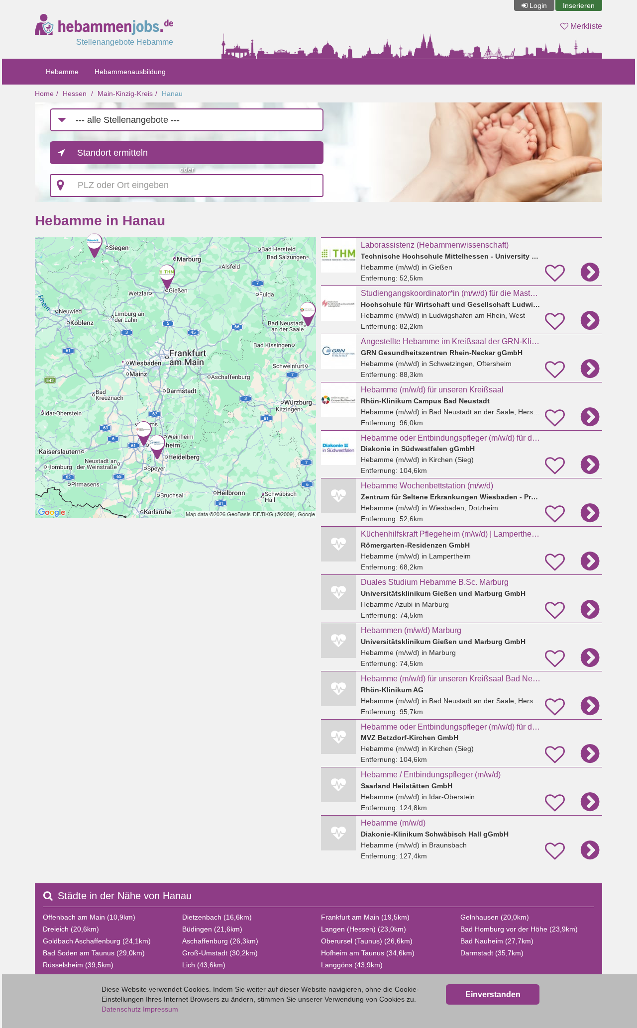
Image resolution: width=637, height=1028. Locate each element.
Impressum (160, 1009)
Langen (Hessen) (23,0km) (363, 929)
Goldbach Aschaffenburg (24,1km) (97, 941)
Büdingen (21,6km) (212, 929)
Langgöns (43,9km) (352, 965)
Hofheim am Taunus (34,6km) (368, 953)
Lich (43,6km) (203, 965)
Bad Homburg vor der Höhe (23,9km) (519, 929)
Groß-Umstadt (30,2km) (220, 953)
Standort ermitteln (112, 153)
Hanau (172, 93)
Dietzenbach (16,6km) (217, 917)
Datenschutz (121, 1009)
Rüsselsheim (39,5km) (78, 965)
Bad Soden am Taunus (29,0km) (94, 953)
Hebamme (62, 72)
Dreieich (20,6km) (71, 929)
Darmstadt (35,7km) (492, 953)
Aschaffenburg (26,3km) (220, 941)
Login (538, 5)
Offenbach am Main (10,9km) (89, 917)
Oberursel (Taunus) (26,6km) (367, 941)
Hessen (75, 93)
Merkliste (585, 26)
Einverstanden (493, 994)
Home (44, 93)
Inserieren (579, 5)
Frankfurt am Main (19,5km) (365, 917)
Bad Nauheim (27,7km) (496, 941)
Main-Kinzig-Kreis (125, 93)
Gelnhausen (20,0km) (494, 917)
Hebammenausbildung (130, 72)
